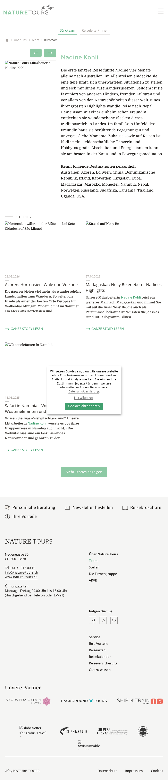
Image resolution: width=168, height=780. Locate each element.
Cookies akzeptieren (84, 406)
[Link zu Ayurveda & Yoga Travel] (28, 701)
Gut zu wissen (100, 669)
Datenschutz (107, 771)
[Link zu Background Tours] (84, 701)
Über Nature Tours (103, 554)
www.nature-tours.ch (21, 577)
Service (94, 637)
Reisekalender (100, 656)
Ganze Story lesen (27, 328)
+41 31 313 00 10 (22, 568)
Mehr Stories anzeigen (84, 472)
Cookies (157, 771)
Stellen (94, 567)
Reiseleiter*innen (95, 30)
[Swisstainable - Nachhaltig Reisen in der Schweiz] (89, 745)
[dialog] (84, 390)
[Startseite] (28, 9)
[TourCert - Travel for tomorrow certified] (143, 731)
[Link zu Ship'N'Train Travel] (140, 701)
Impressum (134, 771)
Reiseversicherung (103, 663)
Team (93, 560)
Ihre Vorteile (98, 643)
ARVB (93, 580)
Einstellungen (83, 397)
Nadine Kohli (131, 297)
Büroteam (67, 30)
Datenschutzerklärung (83, 391)
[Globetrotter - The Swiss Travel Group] (34, 731)
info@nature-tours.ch (21, 572)
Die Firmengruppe (103, 574)
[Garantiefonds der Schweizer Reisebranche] (73, 731)
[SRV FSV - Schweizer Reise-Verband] (112, 731)
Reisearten (97, 650)
